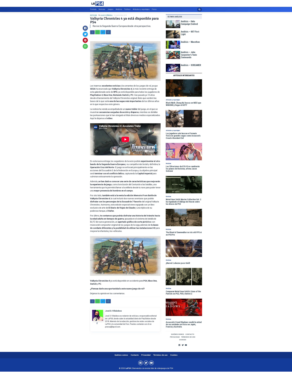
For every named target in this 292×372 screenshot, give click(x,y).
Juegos (110, 9)
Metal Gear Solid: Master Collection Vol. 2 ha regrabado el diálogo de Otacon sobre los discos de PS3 (183, 201)
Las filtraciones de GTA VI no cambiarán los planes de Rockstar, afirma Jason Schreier (183, 168)
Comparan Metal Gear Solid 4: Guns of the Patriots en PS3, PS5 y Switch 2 (183, 292)
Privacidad (175, 337)
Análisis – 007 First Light (190, 33)
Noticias (102, 9)
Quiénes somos (177, 334)
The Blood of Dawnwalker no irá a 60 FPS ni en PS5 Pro (184, 233)
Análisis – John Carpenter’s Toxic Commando (189, 55)
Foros (154, 9)
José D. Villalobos (106, 15)
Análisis (119, 9)
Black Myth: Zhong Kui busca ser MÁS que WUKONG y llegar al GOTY (183, 104)
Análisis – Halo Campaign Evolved (189, 22)
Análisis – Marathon (190, 42)
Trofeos (127, 9)
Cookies (182, 340)
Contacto (189, 334)
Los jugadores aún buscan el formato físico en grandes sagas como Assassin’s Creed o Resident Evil (183, 135)
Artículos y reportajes (141, 9)
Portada (93, 9)
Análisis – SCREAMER (191, 65)
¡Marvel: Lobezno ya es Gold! (178, 263)
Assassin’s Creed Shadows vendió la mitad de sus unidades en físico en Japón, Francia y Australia (184, 324)
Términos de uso (188, 337)
